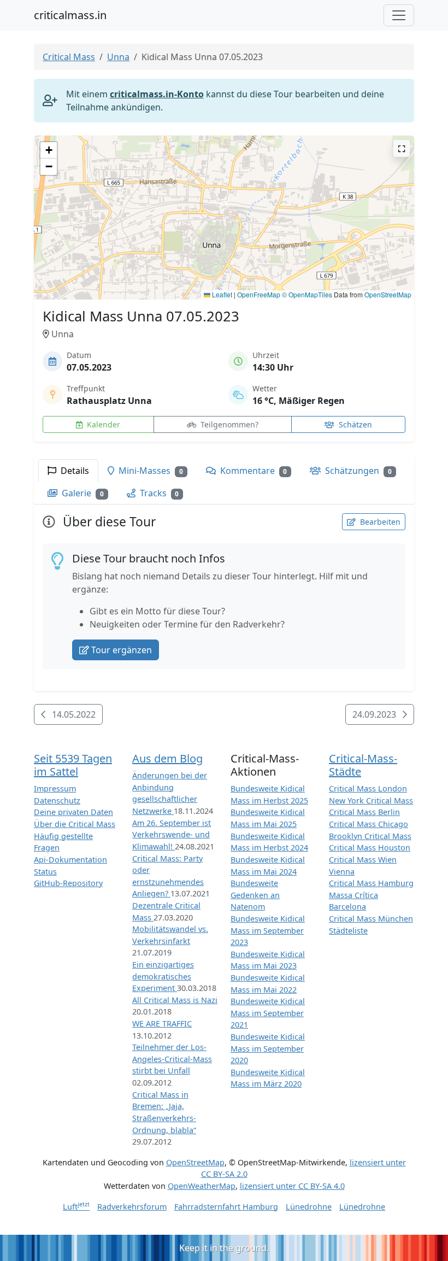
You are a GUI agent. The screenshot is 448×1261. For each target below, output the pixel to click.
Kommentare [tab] (252, 471)
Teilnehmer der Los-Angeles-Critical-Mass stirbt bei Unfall (172, 1059)
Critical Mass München (371, 918)
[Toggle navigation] (399, 15)
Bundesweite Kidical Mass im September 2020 (268, 1048)
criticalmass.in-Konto (157, 94)
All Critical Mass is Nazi (174, 1000)
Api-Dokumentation (70, 859)
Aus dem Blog (167, 758)
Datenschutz (57, 800)
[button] (224, 207)
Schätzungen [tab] (357, 471)
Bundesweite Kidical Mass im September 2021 (268, 1013)
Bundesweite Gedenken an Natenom (255, 895)
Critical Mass (69, 57)
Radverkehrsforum (132, 1206)
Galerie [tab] (82, 493)
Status (45, 871)
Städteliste (348, 930)
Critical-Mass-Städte (363, 765)
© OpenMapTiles (307, 294)
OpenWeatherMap (201, 1186)
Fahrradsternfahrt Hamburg (226, 1206)
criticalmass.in (70, 15)
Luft (76, 1206)
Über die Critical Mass (74, 824)
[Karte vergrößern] (401, 148)
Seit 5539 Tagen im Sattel (73, 765)
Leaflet (221, 294)
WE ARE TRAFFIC (162, 1023)
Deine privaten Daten (73, 812)
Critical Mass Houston (369, 847)
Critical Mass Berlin (364, 812)
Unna (118, 57)
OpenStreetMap (387, 294)
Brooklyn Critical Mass (370, 836)
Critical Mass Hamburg (371, 883)
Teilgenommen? (228, 424)
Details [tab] (73, 471)
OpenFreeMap (258, 294)
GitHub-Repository (68, 883)
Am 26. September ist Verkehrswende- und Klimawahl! (171, 835)
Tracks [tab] (158, 493)
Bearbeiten (379, 522)
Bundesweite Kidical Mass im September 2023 (268, 930)
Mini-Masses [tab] (149, 471)
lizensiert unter (292, 1186)
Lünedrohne (309, 1206)
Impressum (55, 788)
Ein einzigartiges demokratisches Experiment (163, 976)
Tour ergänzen (121, 650)
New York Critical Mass (371, 800)
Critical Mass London (368, 788)
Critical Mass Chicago (368, 824)
